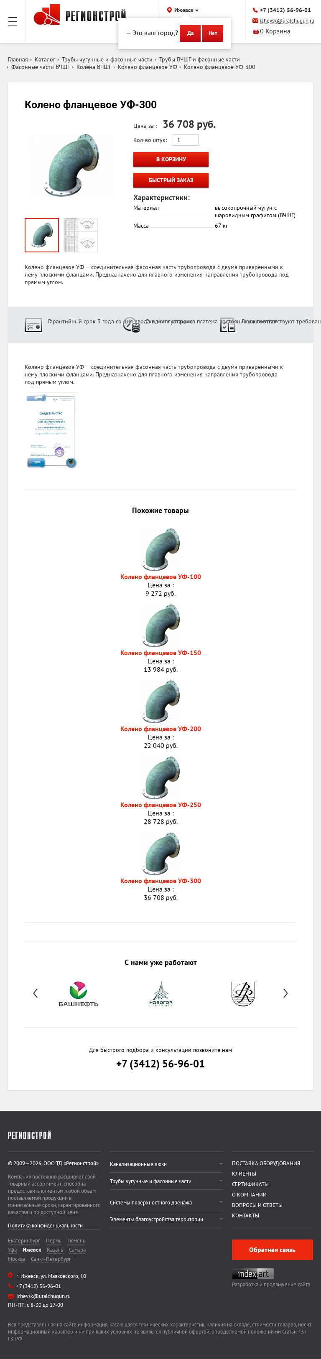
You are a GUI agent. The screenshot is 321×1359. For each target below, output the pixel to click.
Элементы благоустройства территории (156, 1219)
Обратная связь (272, 1249)
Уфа (12, 1249)
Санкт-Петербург (51, 1258)
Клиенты (244, 1173)
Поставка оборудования (266, 1163)
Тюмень (76, 1240)
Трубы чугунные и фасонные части (150, 1181)
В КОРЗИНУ (171, 159)
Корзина (275, 31)
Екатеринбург (24, 1240)
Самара (77, 1249)
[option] (78, 993)
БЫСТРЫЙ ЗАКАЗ (171, 180)
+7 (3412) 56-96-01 (285, 10)
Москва (16, 1258)
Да (190, 33)
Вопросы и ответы (257, 1205)
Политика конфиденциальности (45, 1225)
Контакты (245, 1215)
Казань (55, 1249)
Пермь (53, 1240)
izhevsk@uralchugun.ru (287, 21)
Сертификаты (250, 1184)
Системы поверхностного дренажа (151, 1202)
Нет (213, 33)
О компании (249, 1194)
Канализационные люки (138, 1164)
